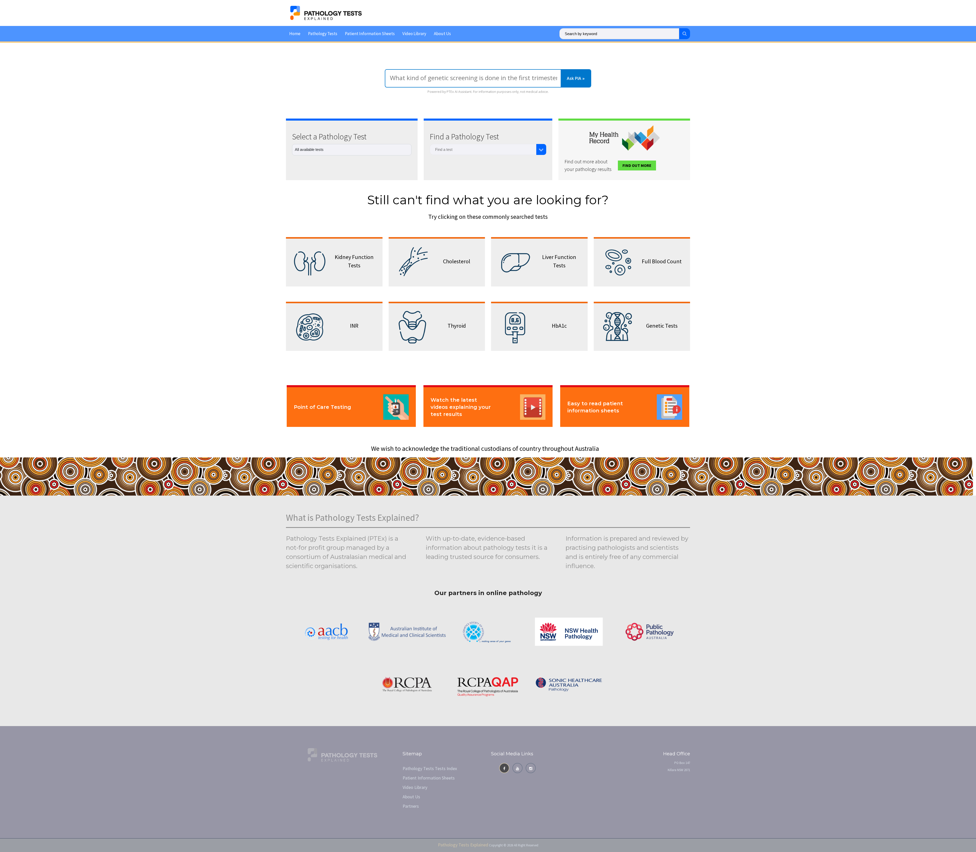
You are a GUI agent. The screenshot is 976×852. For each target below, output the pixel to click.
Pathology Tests (322, 33)
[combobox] (483, 149)
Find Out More (636, 165)
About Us (442, 33)
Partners (411, 806)
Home (294, 33)
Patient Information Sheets (370, 33)
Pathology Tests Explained (463, 845)
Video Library (414, 33)
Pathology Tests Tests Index (430, 768)
